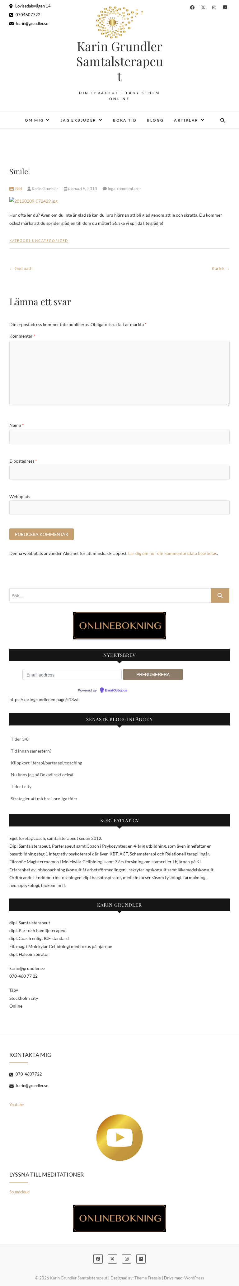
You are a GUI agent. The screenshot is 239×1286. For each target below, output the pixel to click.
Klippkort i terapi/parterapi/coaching (46, 762)
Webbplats (19, 496)
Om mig (34, 120)
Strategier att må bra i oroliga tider (44, 798)
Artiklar (186, 120)
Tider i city (21, 786)
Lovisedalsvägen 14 (32, 5)
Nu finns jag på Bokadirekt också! (43, 774)
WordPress (194, 1277)
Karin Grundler (45, 188)
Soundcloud (19, 1191)
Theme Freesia (147, 1277)
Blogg (155, 120)
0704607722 (27, 14)
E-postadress (23, 461)
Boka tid (125, 120)
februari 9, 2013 (82, 188)
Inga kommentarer (124, 188)
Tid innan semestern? (31, 751)
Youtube (16, 1104)
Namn (16, 425)
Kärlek (221, 268)
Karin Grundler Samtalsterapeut (119, 61)
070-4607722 (28, 1074)
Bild (18, 188)
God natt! (21, 268)
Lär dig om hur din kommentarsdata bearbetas (172, 553)
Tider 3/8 (20, 739)
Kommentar (22, 336)
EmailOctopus (116, 690)
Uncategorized (50, 240)
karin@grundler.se (31, 23)
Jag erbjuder (78, 120)
